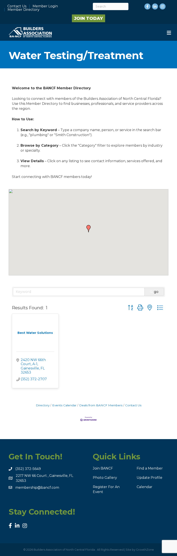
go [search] (156, 292)
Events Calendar (64, 405)
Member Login (45, 6)
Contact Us (16, 6)
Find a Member (150, 468)
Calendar (144, 487)
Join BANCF (103, 468)
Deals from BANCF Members (100, 405)
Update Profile (149, 478)
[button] (88, 228)
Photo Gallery (105, 478)
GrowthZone (145, 549)
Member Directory (24, 9)
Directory (42, 405)
